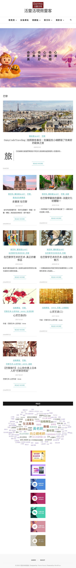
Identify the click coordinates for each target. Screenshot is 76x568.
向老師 (62, 437)
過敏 (18, 437)
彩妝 (66, 431)
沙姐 (42, 442)
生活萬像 (17, 442)
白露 (17, 422)
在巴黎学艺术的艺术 (17, 253)
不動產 (12, 419)
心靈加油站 (38, 447)
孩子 (40, 417)
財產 (9, 427)
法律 (47, 413)
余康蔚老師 (30, 414)
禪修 (69, 432)
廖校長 (61, 441)
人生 (25, 412)
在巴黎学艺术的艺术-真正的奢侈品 (20, 258)
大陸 (26, 413)
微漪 (64, 421)
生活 (25, 426)
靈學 (52, 422)
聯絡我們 (42, 560)
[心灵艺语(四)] (20, 296)
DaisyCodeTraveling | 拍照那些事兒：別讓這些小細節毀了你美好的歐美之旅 (38, 141)
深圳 (62, 416)
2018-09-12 (55, 264)
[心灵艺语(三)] (56, 296)
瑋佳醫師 (16, 435)
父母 (63, 431)
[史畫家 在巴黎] (20, 182)
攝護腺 (10, 432)
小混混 (22, 444)
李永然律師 (24, 434)
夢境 (55, 422)
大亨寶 (12, 417)
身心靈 (13, 424)
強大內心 (64, 433)
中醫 (12, 425)
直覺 (10, 425)
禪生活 (26, 444)
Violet (36, 414)
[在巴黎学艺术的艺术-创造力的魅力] (56, 237)
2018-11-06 (55, 205)
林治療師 (58, 434)
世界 (20, 431)
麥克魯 (46, 442)
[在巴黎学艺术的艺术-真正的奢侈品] (20, 237)
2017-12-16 (19, 319)
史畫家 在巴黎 (19, 201)
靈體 (19, 425)
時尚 (58, 429)
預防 (9, 419)
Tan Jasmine (40, 413)
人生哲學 (22, 442)
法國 (67, 194)
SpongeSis (19, 426)
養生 (25, 431)
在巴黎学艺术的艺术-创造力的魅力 (56, 258)
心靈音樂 (43, 444)
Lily (46, 434)
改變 (65, 423)
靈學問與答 (51, 434)
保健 (59, 425)
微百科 (47, 20)
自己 (68, 422)
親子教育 (11, 436)
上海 (56, 429)
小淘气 (62, 429)
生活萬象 (28, 423)
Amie (53, 308)
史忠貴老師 (48, 440)
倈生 (22, 412)
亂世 (66, 434)
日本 (51, 411)
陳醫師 (41, 415)
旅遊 (30, 364)
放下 (53, 443)
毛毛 (15, 438)
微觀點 (35, 20)
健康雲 (38, 425)
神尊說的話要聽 (38, 440)
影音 (59, 427)
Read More (38, 163)
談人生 (31, 440)
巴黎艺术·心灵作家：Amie (15, 311)
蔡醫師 (59, 431)
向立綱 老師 (46, 418)
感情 (67, 421)
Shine (17, 417)
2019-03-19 (19, 206)
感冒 (55, 417)
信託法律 (57, 443)
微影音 (59, 20)
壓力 (10, 434)
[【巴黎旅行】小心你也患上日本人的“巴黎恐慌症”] (20, 348)
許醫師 (30, 430)
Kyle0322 (6, 168)
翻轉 (15, 425)
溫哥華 (69, 427)
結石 (54, 413)
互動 (62, 435)
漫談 (12, 434)
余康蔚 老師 (19, 419)
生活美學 (57, 419)
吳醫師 (58, 436)
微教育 (12, 20)
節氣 (57, 413)
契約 (51, 443)
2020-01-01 (37, 147)
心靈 (30, 437)
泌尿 (21, 414)
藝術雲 (50, 430)
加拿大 (6, 429)
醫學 (52, 417)
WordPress (57, 565)
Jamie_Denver (66, 425)
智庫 (15, 437)
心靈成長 (16, 440)
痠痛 (12, 438)
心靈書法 (29, 420)
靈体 (62, 439)
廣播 (46, 426)
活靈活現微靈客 (38, 10)
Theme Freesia (42, 565)
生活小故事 (64, 427)
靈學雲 (53, 424)
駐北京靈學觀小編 (39, 437)
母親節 (51, 413)
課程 (24, 415)
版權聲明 (33, 560)
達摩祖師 (18, 412)
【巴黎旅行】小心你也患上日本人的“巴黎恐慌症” (19, 369)
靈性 (10, 430)
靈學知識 (12, 421)
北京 (9, 423)
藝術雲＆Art (34, 136)
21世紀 (38, 409)
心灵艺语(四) (19, 315)
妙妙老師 (6, 432)
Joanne (37, 419)
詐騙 (59, 417)
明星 (55, 431)
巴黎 (43, 136)
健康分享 (25, 410)
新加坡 (14, 430)
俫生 (60, 421)
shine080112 (7, 223)
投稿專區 (24, 20)
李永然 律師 (47, 416)
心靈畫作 (53, 437)
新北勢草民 (23, 437)
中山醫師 (62, 419)
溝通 (34, 445)
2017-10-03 (55, 316)
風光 (44, 430)
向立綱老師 (37, 433)
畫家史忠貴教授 (19, 197)
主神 (48, 437)
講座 (14, 432)
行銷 (32, 409)
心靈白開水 (22, 429)
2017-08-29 (19, 375)
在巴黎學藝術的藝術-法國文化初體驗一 (56, 199)
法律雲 (37, 421)
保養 (48, 410)
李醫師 (30, 428)
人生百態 (58, 438)
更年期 (55, 440)
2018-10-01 (19, 264)
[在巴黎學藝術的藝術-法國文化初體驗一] (56, 182)
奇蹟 (45, 414)
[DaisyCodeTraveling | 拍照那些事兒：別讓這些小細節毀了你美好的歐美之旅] (38, 116)
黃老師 (38, 428)
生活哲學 (30, 311)
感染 (32, 443)
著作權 (6, 425)
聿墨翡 (36, 443)
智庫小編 (60, 423)
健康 (20, 422)
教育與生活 (27, 446)
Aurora (23, 417)
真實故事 (53, 427)
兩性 (71, 433)
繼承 (68, 431)
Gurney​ (55, 415)
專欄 (32, 445)
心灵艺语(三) (56, 311)
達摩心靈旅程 (24, 440)
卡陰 (47, 444)
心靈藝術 (65, 308)
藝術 (17, 432)
